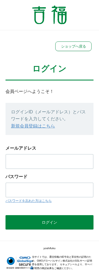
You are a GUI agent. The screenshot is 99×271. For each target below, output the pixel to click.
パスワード (17, 176)
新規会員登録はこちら (33, 126)
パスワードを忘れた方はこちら (29, 201)
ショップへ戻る (73, 46)
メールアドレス (21, 148)
